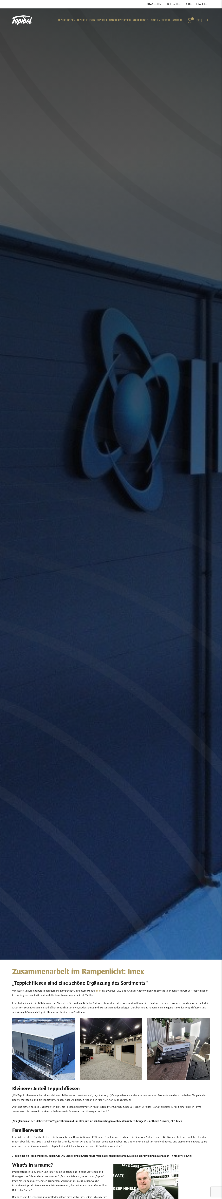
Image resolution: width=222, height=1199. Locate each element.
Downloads (153, 4)
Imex (98, 991)
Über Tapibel (173, 4)
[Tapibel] (22, 20)
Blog (188, 4)
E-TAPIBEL (201, 4)
